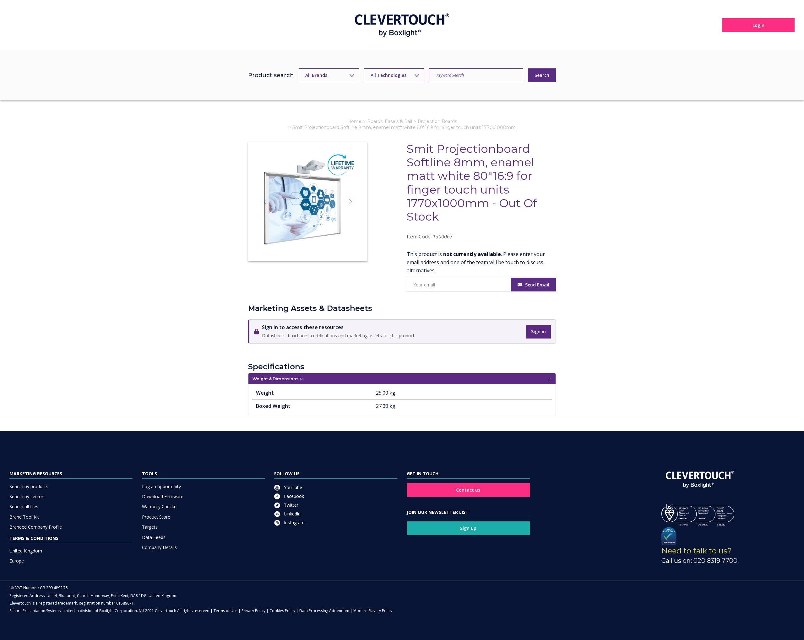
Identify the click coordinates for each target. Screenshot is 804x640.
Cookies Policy (282, 610)
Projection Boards (437, 121)
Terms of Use (225, 610)
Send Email (537, 285)
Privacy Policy (253, 610)
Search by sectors (27, 496)
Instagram (294, 522)
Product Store (156, 517)
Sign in (538, 331)
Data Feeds (154, 537)
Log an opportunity (161, 486)
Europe (16, 561)
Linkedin (292, 514)
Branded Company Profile (35, 527)
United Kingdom (25, 551)
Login (758, 25)
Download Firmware (162, 496)
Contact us (468, 490)
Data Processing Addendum (324, 610)
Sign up (468, 528)
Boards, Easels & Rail (389, 121)
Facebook (293, 496)
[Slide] (307, 245)
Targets (150, 527)
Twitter (290, 505)
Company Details (159, 547)
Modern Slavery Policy (372, 610)
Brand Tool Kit (24, 517)
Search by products (28, 486)
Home (354, 121)
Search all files (23, 506)
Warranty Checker (160, 506)
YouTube (292, 487)
